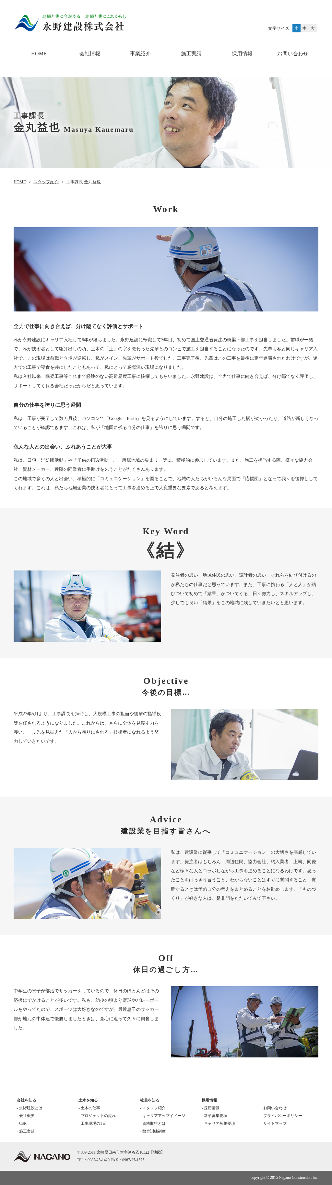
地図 (157, 1152)
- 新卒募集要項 (214, 1115)
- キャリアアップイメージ (162, 1115)
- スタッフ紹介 (153, 1108)
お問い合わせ (292, 53)
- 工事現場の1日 (92, 1123)
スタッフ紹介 (46, 181)
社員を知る (150, 1100)
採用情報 (209, 1100)
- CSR (22, 1123)
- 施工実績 (26, 1131)
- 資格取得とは (153, 1123)
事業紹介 (140, 53)
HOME (39, 53)
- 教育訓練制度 (153, 1131)
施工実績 (191, 53)
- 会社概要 (26, 1115)
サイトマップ (275, 1123)
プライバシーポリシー (282, 1115)
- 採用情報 (210, 1108)
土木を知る (88, 1100)
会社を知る (26, 1100)
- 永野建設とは (29, 1108)
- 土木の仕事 (89, 1108)
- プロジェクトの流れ (97, 1115)
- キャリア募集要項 (218, 1123)
